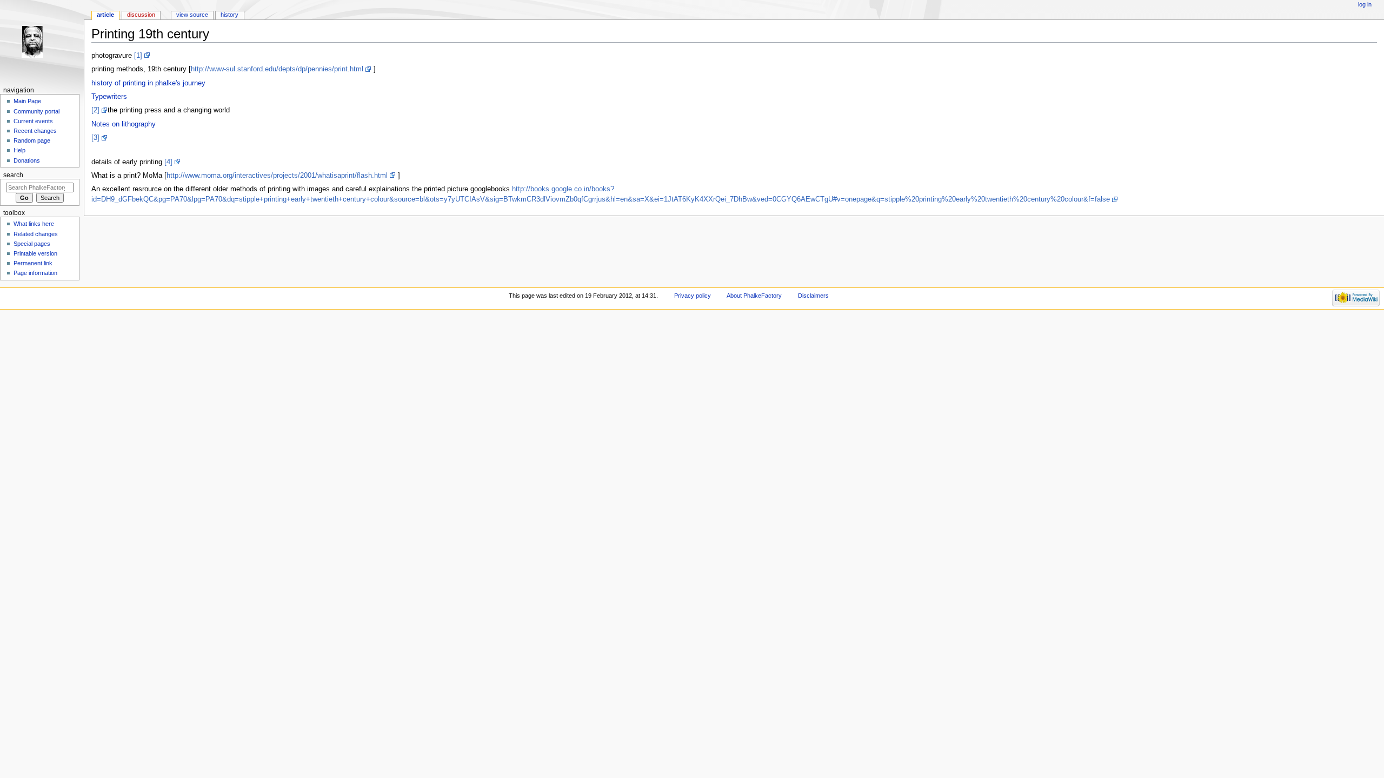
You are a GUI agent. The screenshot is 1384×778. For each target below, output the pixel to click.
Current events (33, 121)
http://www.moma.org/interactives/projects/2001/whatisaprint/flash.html (277, 175)
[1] (138, 55)
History (229, 14)
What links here (34, 223)
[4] (168, 162)
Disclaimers (813, 295)
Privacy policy (692, 295)
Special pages (32, 243)
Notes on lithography (123, 124)
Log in (1365, 4)
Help (19, 150)
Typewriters (109, 96)
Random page (32, 140)
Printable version (35, 253)
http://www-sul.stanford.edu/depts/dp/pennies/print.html (277, 69)
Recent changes (35, 131)
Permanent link (33, 263)
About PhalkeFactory (754, 295)
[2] (95, 110)
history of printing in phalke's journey (148, 83)
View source (192, 14)
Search (13, 175)
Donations (27, 160)
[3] (95, 138)
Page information (35, 273)
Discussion (141, 14)
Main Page (27, 101)
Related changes (36, 234)
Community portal (36, 111)
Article (105, 14)
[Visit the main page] (42, 42)
